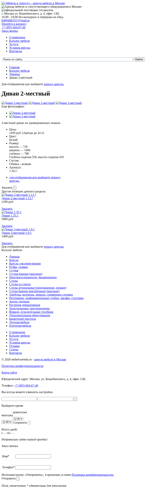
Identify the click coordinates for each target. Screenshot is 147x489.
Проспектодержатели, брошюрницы (33, 277)
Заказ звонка (10, 30)
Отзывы (14, 346)
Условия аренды (19, 47)
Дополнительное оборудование (29, 315)
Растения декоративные (24, 305)
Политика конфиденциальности (22, 366)
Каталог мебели (19, 40)
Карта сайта (9, 372)
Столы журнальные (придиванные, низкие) (37, 287)
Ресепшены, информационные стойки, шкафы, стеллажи (46, 298)
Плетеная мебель (20, 325)
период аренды (54, 84)
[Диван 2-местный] (22, 113)
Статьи (13, 349)
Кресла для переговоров (25, 263)
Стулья (13, 270)
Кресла (13, 260)
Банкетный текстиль (22, 318)
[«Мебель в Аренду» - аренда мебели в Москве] (33, 3)
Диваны (14, 256)
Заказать (7, 187)
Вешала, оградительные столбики (31, 311)
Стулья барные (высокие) (25, 273)
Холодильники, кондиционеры (29, 308)
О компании (17, 37)
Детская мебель (19, 322)
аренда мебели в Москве (50, 359)
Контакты (15, 51)
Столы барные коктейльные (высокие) (34, 291)
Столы (13, 280)
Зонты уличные (19, 301)
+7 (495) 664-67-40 (13, 27)
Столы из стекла (20, 284)
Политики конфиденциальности (93, 474)
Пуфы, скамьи (18, 267)
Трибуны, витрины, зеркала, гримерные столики (41, 294)
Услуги (13, 44)
